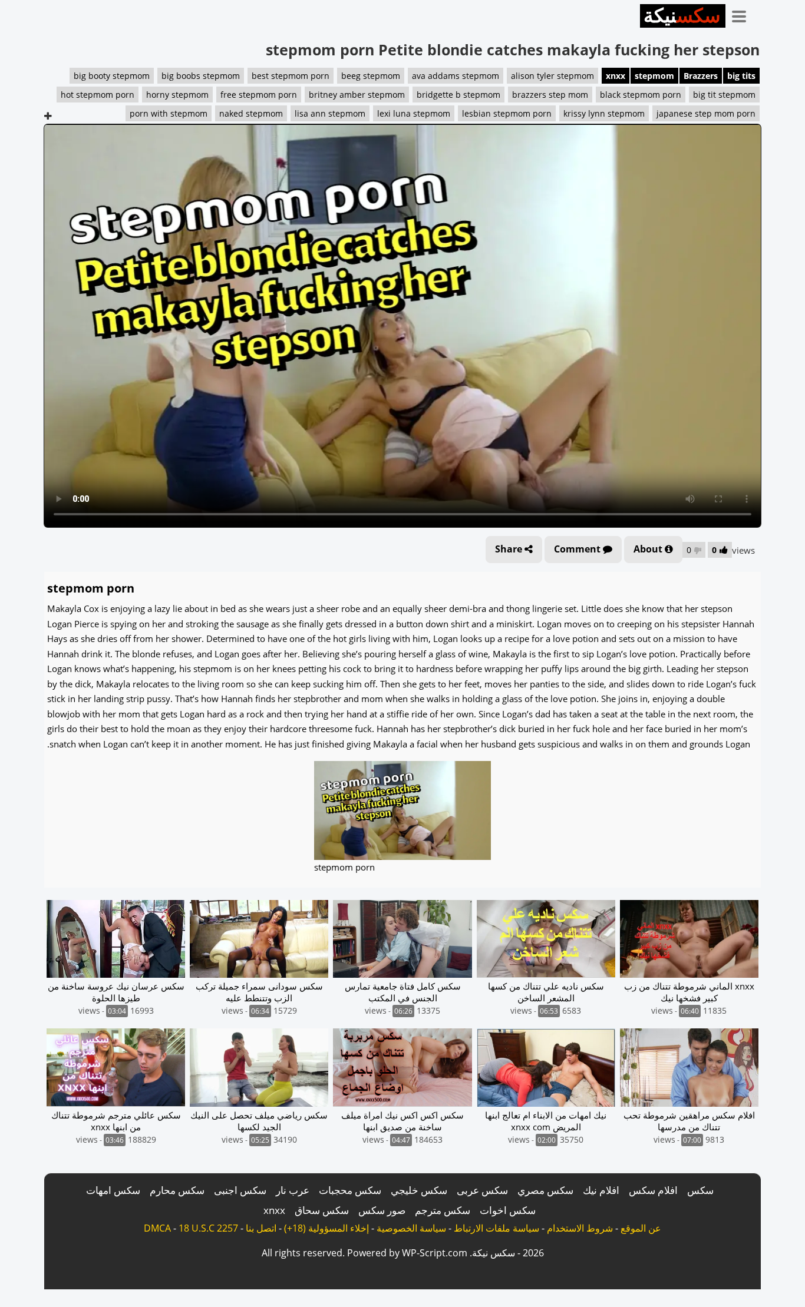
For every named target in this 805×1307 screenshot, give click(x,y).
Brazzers (701, 75)
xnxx (615, 75)
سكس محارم (177, 1190)
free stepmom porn (258, 94)
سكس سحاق (322, 1210)
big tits (741, 75)
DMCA (157, 1228)
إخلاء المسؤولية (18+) (326, 1228)
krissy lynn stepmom (604, 113)
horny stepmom (177, 94)
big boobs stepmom (200, 75)
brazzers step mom (550, 94)
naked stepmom (251, 113)
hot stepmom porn (97, 94)
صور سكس (381, 1210)
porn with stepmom (168, 113)
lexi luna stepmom (413, 113)
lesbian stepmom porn (507, 113)
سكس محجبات (350, 1190)
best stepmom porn (290, 75)
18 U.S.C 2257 (208, 1228)
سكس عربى (482, 1190)
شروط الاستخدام (580, 1228)
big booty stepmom (112, 75)
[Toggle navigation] (743, 14)
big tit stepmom (724, 94)
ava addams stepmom (455, 75)
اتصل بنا (261, 1228)
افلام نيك (601, 1190)
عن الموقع (641, 1228)
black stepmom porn (640, 94)
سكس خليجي (419, 1190)
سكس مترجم (442, 1210)
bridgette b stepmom (458, 94)
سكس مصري (545, 1190)
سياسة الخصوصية (411, 1228)
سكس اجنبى (240, 1190)
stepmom (654, 75)
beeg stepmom (370, 75)
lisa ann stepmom (330, 113)
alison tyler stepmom (552, 75)
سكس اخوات (508, 1210)
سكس (700, 1190)
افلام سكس (653, 1190)
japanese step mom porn (705, 113)
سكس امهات (113, 1190)
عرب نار (292, 1190)
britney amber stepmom (357, 94)
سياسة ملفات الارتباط (496, 1228)
